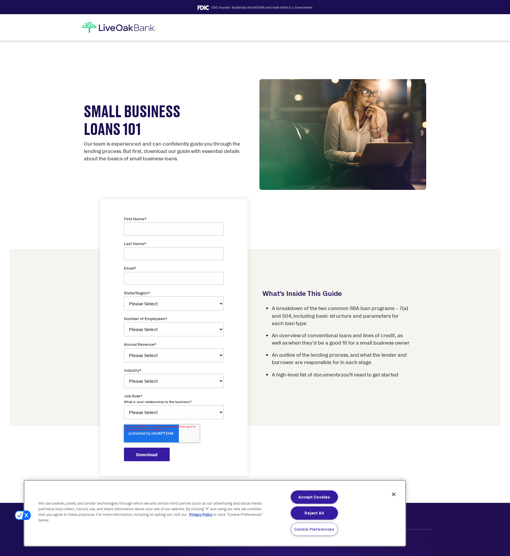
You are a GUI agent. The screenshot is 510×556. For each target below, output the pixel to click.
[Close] (393, 494)
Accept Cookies (314, 497)
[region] (215, 513)
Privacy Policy (200, 514)
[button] (22, 515)
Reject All (314, 513)
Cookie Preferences (314, 529)
